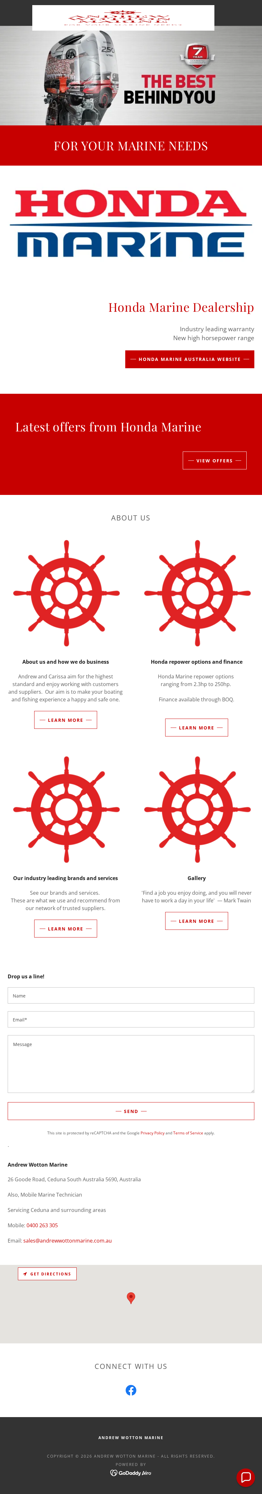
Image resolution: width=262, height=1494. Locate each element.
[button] (245, 1477)
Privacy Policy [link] (153, 1133)
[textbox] (131, 995)
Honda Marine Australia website (190, 359)
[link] (123, 7)
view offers (214, 461)
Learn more (65, 720)
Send (131, 1111)
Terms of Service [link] (188, 1133)
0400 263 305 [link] (42, 1225)
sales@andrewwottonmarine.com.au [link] (67, 1240)
